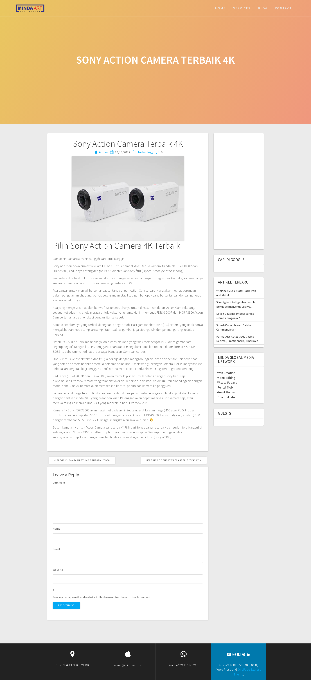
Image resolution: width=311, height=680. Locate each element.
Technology (145, 152)
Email (56, 549)
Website (58, 569)
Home (220, 8)
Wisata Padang (227, 382)
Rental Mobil (225, 387)
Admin (103, 152)
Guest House (226, 392)
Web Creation (226, 373)
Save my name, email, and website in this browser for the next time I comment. (102, 597)
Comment (60, 482)
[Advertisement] (237, 191)
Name (56, 528)
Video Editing (226, 378)
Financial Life (226, 397)
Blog (263, 8)
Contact (283, 8)
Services (242, 8)
